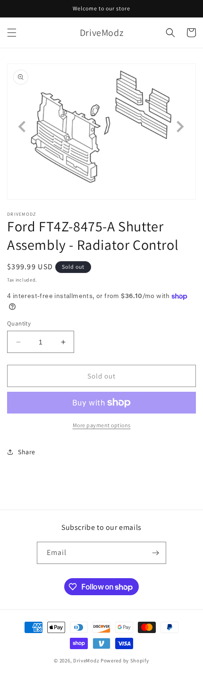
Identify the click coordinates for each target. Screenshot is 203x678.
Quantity (19, 323)
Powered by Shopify (125, 660)
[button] (11, 32)
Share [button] (26, 452)
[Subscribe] (155, 553)
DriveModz (86, 660)
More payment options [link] (102, 425)
